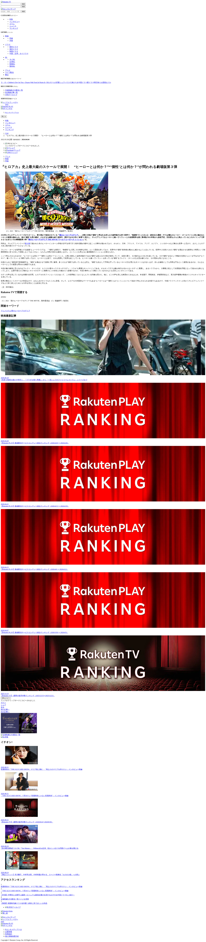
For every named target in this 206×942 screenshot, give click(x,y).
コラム (12, 24)
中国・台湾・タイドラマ (18, 53)
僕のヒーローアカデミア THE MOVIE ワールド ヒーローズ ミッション (55, 239)
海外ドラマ (13, 49)
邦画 (11, 38)
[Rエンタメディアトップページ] (8, 917)
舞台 (7, 75)
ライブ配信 (9, 72)
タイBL (12, 59)
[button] (11, 143)
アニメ (7, 70)
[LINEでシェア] (11, 152)
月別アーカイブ (11, 95)
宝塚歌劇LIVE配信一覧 (14, 90)
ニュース (12, 26)
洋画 (11, 40)
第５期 (27, 243)
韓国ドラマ (13, 51)
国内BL (12, 66)
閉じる (4, 116)
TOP (6, 133)
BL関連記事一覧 (11, 92)
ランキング (13, 28)
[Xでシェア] (10, 148)
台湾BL (12, 62)
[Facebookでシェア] (12, 150)
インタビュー (14, 21)
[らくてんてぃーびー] (9, 102)
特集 (11, 19)
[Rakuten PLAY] (7, 106)
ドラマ (7, 44)
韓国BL (12, 64)
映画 (7, 36)
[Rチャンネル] (6, 108)
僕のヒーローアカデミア (68, 235)
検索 (23, 4)
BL (6, 57)
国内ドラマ (13, 47)
